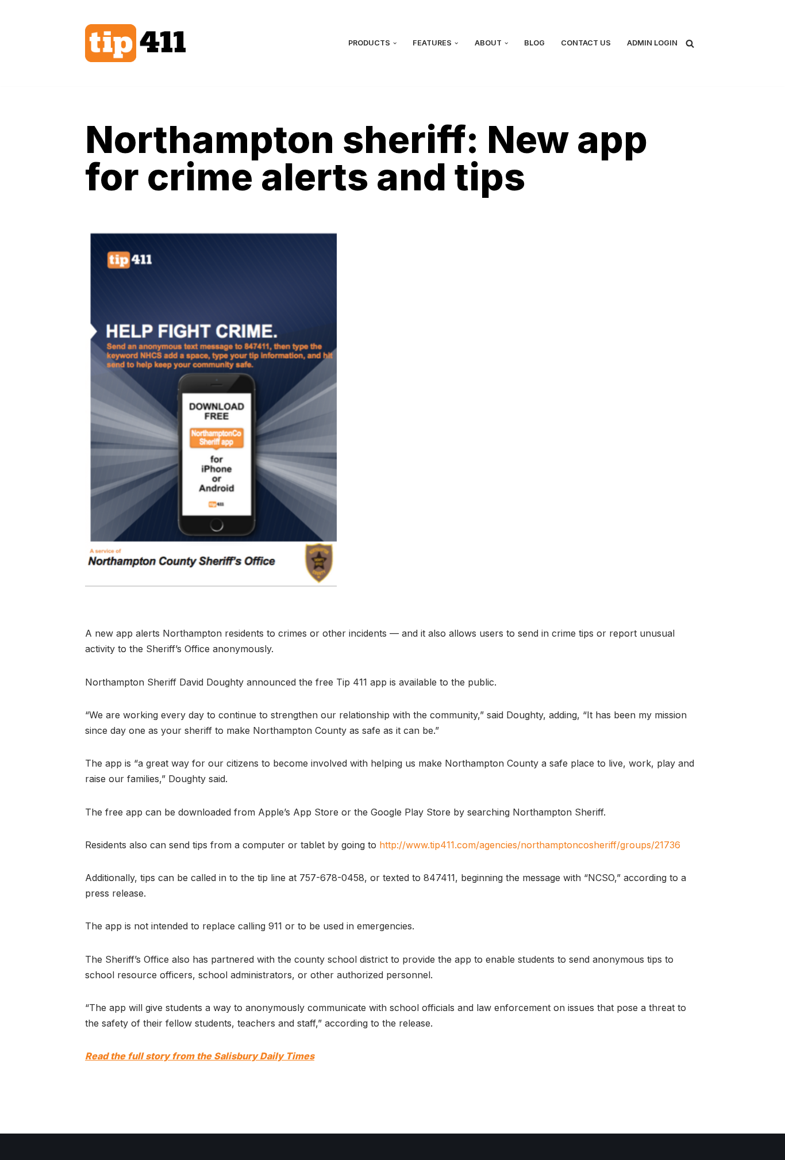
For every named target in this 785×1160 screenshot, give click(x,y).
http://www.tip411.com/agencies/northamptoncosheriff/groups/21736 (529, 845)
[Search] (690, 43)
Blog (534, 43)
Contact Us (586, 43)
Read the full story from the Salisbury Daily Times (199, 1056)
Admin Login (652, 43)
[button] (395, 43)
